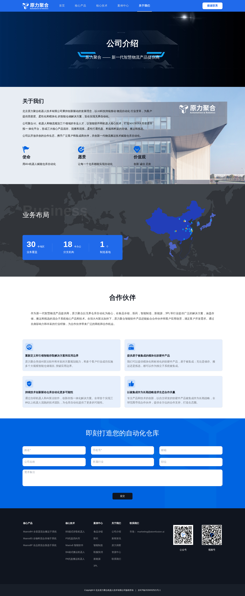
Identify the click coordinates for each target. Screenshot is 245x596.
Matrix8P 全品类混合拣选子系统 (39, 545)
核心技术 (102, 5)
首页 (62, 5)
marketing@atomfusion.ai (147, 532)
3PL (96, 566)
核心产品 (80, 5)
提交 (122, 496)
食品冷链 (98, 532)
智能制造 (98, 545)
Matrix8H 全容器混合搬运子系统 (40, 532)
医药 (96, 538)
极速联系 (212, 5)
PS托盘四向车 (73, 538)
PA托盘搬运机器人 (75, 559)
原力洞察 (116, 545)
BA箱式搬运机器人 (75, 552)
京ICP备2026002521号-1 (149, 590)
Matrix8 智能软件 (74, 545)
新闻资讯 (116, 538)
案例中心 (123, 5)
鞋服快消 (98, 552)
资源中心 (116, 552)
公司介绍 (116, 532)
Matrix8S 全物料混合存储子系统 (39, 538)
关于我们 (144, 5)
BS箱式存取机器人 (75, 532)
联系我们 (116, 559)
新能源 (97, 559)
